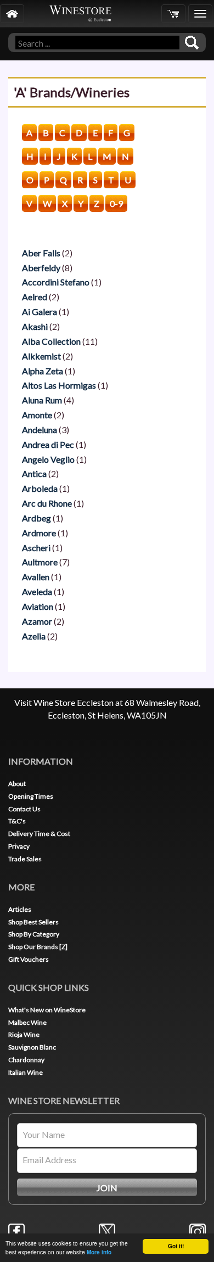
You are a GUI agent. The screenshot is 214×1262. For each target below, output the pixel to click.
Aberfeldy (41, 267)
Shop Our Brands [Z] (37, 947)
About (17, 783)
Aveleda (37, 591)
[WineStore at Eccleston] (12, 14)
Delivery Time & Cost (39, 833)
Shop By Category (33, 934)
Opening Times (30, 796)
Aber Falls (41, 253)
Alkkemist (41, 356)
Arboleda (40, 488)
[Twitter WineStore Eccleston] (107, 1230)
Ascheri (36, 547)
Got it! (176, 1246)
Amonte (37, 415)
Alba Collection (51, 341)
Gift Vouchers (28, 959)
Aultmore (40, 562)
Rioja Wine (24, 1034)
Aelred (34, 296)
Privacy (19, 846)
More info (99, 1252)
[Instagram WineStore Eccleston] (197, 1230)
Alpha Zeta (42, 371)
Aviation (37, 606)
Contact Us (24, 809)
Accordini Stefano (55, 282)
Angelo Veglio (48, 459)
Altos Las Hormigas (59, 385)
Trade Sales (25, 859)
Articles (19, 909)
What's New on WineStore (47, 1010)
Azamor (37, 621)
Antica (34, 473)
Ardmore (39, 533)
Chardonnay (26, 1060)
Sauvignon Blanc (32, 1047)
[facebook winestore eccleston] (16, 1230)
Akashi (35, 326)
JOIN (107, 1187)
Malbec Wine (27, 1022)
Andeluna (39, 429)
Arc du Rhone (47, 503)
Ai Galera (39, 311)
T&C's (17, 821)
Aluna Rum (42, 400)
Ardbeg (36, 518)
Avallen (35, 576)
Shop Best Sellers (33, 922)
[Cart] (173, 14)
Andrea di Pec (48, 444)
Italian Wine (25, 1072)
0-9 (116, 203)
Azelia (34, 636)
